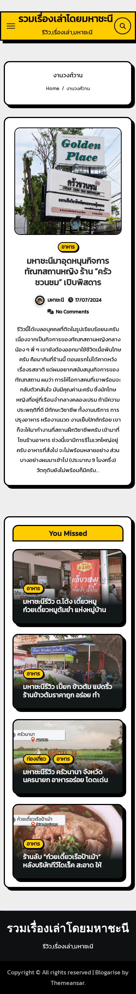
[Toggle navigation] (11, 26)
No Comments (72, 312)
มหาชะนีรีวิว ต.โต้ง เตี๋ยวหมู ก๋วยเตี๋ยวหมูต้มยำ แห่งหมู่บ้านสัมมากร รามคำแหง (64, 609)
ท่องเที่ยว (36, 759)
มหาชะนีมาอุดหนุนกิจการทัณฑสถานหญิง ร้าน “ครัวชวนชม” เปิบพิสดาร (68, 271)
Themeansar (68, 982)
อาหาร (68, 247)
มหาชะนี (56, 300)
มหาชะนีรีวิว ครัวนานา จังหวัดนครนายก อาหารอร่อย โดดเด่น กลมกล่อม (65, 780)
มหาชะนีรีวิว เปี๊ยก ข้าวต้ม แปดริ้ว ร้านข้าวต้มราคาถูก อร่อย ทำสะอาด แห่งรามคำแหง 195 (67, 694)
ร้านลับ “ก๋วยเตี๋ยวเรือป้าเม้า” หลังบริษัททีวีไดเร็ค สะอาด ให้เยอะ (62, 864)
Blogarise (108, 972)
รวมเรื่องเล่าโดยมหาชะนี (66, 18)
